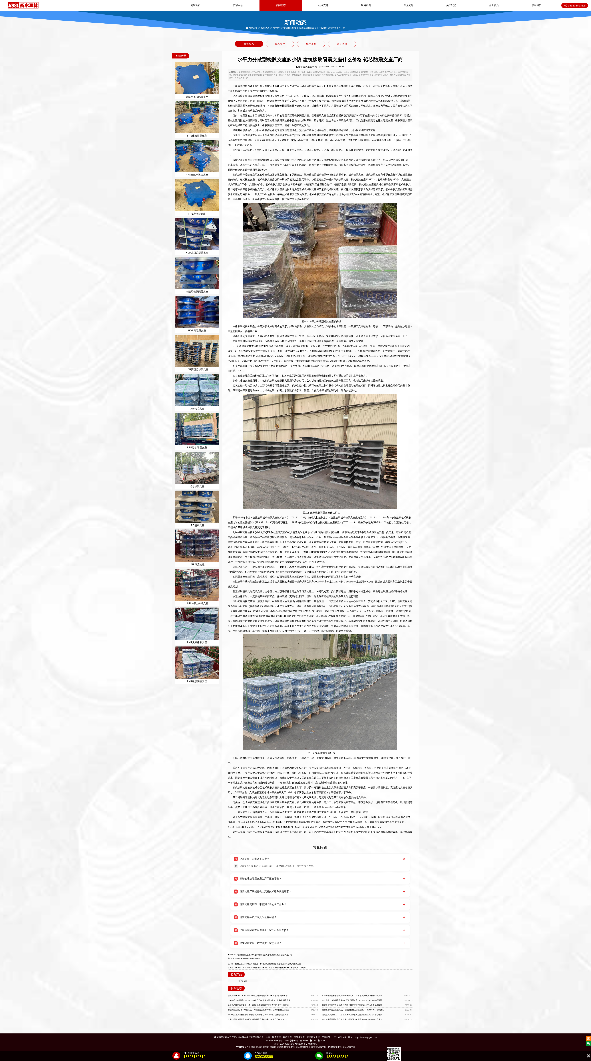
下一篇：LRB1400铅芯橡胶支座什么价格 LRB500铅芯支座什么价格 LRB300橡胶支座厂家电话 (267, 967)
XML (314, 1040)
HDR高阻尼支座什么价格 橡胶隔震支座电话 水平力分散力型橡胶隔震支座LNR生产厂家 (264, 1015)
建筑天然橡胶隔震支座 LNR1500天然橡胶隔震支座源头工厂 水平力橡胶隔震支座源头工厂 (265, 1005)
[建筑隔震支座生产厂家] (23, 5)
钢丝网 (266, 1047)
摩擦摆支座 (289, 1047)
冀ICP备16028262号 (284, 1044)
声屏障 (280, 1047)
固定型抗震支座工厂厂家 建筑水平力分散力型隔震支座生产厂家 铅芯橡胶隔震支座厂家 (357, 1015)
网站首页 (195, 5)
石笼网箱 (251, 1047)
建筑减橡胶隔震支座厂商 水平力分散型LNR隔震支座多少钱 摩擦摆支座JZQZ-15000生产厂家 (360, 1019)
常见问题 (409, 5)
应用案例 (366, 5)
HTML (305, 1040)
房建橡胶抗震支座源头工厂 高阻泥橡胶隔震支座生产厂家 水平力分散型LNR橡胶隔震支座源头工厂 (362, 1010)
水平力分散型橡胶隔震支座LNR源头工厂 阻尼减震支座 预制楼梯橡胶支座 (352, 996)
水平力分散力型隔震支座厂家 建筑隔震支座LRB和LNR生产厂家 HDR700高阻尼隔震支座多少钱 (267, 1019)
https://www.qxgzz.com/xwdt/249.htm (245, 958)
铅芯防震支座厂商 (284, 955)
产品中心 (238, 5)
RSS (322, 1040)
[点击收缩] (588, 1056)
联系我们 (536, 5)
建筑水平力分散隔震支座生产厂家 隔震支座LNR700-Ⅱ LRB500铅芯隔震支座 (354, 1000)
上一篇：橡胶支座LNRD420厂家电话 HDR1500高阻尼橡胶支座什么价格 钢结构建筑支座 (264, 964)
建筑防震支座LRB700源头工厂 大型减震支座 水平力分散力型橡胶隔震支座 (258, 1010)
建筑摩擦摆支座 (303, 1047)
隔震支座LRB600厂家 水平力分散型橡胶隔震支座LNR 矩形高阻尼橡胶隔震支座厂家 (262, 996)
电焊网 (273, 1047)
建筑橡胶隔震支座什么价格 (266, 955)
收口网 (259, 1047)
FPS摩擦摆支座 (334, 1047)
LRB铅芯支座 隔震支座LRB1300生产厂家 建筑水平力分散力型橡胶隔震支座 (259, 1000)
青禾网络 (312, 1044)
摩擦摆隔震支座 (318, 1047)
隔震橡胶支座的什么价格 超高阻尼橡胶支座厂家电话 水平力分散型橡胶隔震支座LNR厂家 (358, 1005)
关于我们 (451, 5)
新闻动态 (281, 5)
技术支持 (323, 5)
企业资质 (494, 5)
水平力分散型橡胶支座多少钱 (242, 955)
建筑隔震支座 (348, 1047)
